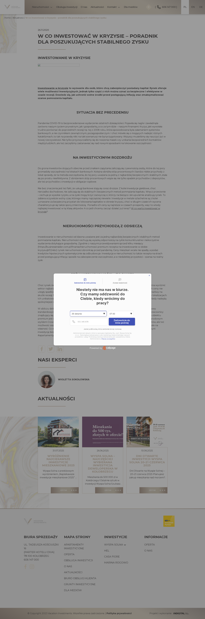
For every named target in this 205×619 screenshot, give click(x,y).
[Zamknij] (149, 275)
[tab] (85, 281)
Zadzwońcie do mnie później (122, 321)
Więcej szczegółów (108, 339)
